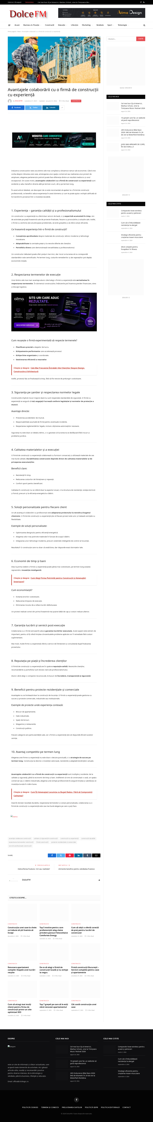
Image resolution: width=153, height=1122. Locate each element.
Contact (127, 1107)
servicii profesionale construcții (20, 846)
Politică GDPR (91, 1107)
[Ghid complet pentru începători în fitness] (113, 249)
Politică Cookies (30, 1107)
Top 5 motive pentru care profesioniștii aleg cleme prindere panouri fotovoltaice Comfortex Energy (54, 931)
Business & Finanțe (31, 25)
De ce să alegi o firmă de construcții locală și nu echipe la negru (54, 970)
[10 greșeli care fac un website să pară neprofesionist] (113, 120)
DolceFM (18, 101)
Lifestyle (74, 25)
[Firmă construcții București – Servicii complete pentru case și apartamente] (85, 952)
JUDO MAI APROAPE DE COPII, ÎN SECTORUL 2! (133, 145)
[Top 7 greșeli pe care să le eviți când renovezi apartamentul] (54, 989)
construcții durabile (88, 838)
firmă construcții (42, 842)
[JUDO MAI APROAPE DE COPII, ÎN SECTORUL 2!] (113, 147)
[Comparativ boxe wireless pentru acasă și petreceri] (113, 213)
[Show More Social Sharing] (62, 107)
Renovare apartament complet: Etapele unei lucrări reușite (21, 970)
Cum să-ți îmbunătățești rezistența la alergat (130, 224)
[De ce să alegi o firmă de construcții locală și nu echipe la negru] (54, 952)
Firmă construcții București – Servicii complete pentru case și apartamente (85, 970)
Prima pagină (12, 31)
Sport (109, 25)
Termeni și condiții (50, 1107)
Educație (61, 25)
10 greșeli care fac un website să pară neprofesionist (133, 119)
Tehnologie (122, 25)
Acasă (17, 25)
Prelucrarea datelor (72, 1107)
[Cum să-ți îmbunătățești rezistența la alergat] (113, 225)
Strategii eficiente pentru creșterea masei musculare (132, 236)
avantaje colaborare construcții (20, 838)
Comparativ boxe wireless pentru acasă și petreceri (131, 211)
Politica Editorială (110, 1107)
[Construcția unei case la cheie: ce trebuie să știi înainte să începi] (22, 912)
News (19, 31)
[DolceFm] (28, 13)
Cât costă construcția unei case (83, 1005)
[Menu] (9, 25)
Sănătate (100, 25)
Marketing (86, 25)
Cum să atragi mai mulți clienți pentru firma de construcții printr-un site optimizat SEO (19, 1008)
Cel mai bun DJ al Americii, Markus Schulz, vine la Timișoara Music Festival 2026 (65, 2)
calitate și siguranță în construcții (46, 838)
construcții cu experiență (69, 838)
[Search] (144, 25)
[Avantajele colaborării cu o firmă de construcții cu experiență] (54, 60)
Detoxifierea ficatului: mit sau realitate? (34, 869)
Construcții (49, 25)
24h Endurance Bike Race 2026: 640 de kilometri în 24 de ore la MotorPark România (132, 132)
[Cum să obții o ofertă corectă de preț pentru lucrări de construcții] (85, 912)
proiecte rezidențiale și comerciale (63, 842)
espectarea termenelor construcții (21, 842)
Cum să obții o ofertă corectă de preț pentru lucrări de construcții (85, 930)
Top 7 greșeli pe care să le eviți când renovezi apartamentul (54, 1005)
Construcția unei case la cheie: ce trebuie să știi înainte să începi (22, 930)
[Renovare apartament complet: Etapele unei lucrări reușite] (22, 952)
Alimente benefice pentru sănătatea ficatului (76, 869)
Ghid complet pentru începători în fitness (129, 248)
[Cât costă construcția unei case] (85, 989)
